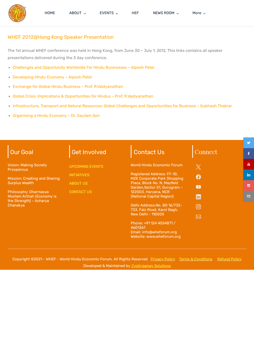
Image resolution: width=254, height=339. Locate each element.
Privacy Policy (163, 259)
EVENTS (107, 13)
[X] (198, 167)
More (196, 13)
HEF (135, 13)
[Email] (198, 217)
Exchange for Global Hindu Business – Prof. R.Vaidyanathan (68, 86)
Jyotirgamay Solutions (151, 266)
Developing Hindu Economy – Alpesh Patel (52, 77)
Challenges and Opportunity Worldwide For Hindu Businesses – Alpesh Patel (83, 67)
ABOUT (75, 13)
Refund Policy (229, 259)
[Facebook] (198, 177)
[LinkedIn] (198, 197)
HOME (50, 13)
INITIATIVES (79, 175)
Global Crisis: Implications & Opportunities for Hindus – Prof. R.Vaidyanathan (83, 96)
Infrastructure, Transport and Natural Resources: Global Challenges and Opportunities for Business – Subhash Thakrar (122, 105)
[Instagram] (198, 207)
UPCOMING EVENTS (86, 166)
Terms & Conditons (195, 259)
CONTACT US (80, 192)
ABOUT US (78, 183)
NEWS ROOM (163, 13)
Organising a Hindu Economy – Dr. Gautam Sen (56, 115)
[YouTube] (198, 187)
